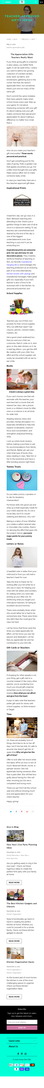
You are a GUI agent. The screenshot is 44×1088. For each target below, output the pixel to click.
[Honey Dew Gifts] (22, 2)
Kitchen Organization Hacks (20, 962)
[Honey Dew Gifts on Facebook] (18, 1054)
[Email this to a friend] (32, 811)
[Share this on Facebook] (16, 811)
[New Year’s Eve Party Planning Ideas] (15, 841)
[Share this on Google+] (27, 811)
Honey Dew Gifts (25, 1060)
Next (33, 39)
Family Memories (13, 855)
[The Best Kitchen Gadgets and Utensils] (15, 900)
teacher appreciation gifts (16, 47)
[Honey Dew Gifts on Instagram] (25, 1054)
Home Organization (13, 970)
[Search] (36, 2)
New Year (24, 855)
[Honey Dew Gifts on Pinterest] (21, 1054)
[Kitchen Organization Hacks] (15, 958)
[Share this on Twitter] (11, 811)
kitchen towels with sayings (19, 274)
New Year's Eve (12, 858)
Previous (25, 39)
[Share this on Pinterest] (21, 811)
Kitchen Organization (14, 914)
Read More (14, 882)
